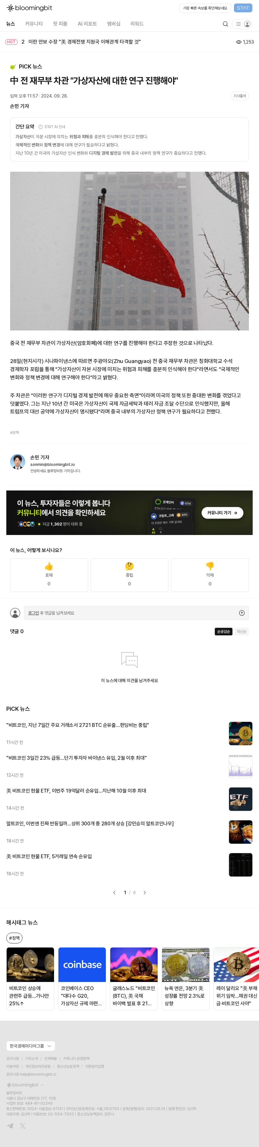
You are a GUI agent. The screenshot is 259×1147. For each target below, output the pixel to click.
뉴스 (10, 24)
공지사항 (12, 1058)
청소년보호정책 (68, 1066)
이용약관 (12, 1066)
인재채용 (50, 1058)
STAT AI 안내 (55, 127)
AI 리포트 (87, 24)
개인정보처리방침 (38, 1066)
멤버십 (113, 24)
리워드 (137, 24)
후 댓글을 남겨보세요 (51, 612)
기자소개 (31, 1058)
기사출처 (239, 96)
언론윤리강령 (94, 1066)
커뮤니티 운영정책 (76, 1058)
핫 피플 (60, 24)
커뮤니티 (34, 24)
